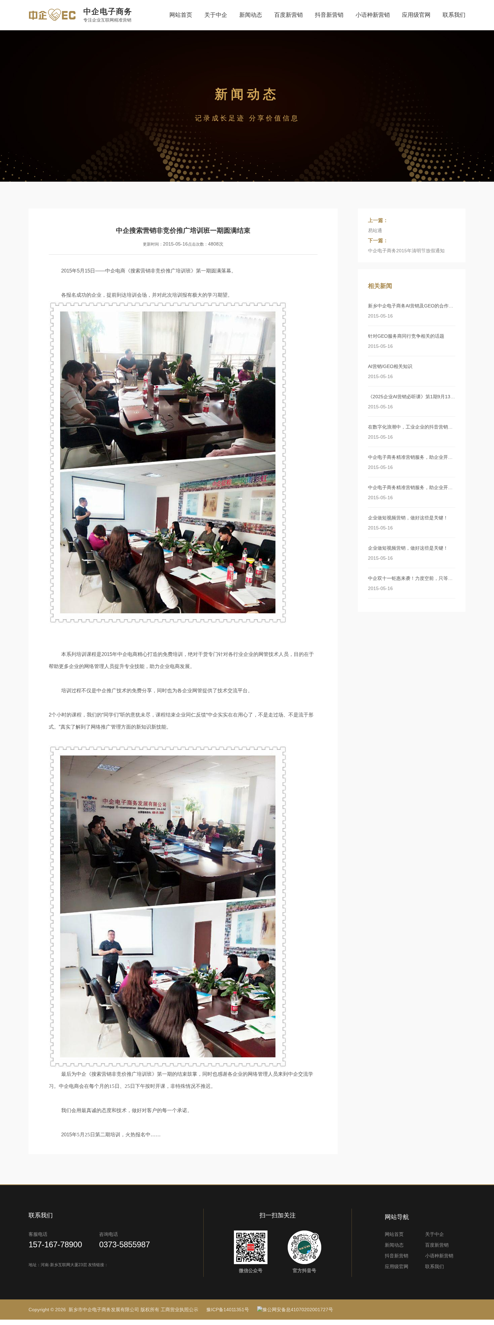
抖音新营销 (329, 15)
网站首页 (180, 15)
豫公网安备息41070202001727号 (297, 1309)
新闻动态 (250, 15)
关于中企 (215, 15)
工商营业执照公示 (179, 1309)
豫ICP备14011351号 (227, 1309)
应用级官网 (416, 15)
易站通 (375, 230)
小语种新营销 (373, 15)
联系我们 (454, 15)
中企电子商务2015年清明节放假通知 (406, 250)
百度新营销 (288, 15)
